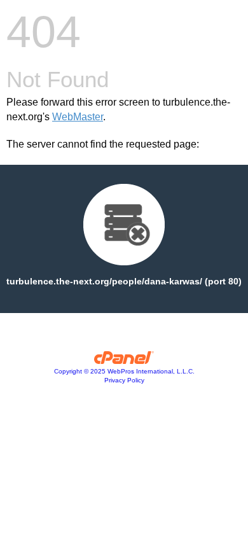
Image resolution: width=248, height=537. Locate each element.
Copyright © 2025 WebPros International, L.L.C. (124, 371)
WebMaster (77, 116)
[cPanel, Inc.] (124, 361)
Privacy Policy (124, 380)
